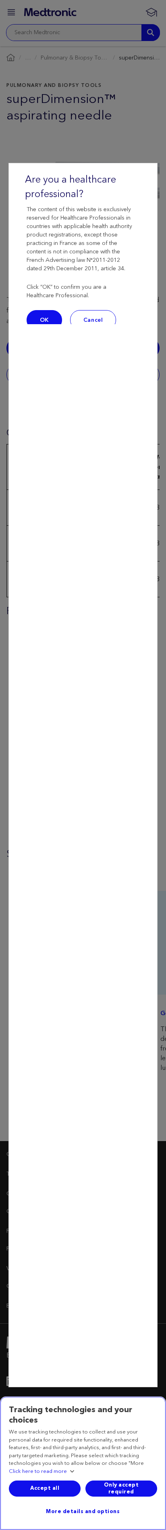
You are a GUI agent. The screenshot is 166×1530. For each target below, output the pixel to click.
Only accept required (121, 1488)
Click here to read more (38, 1472)
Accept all (44, 1488)
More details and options (83, 1511)
